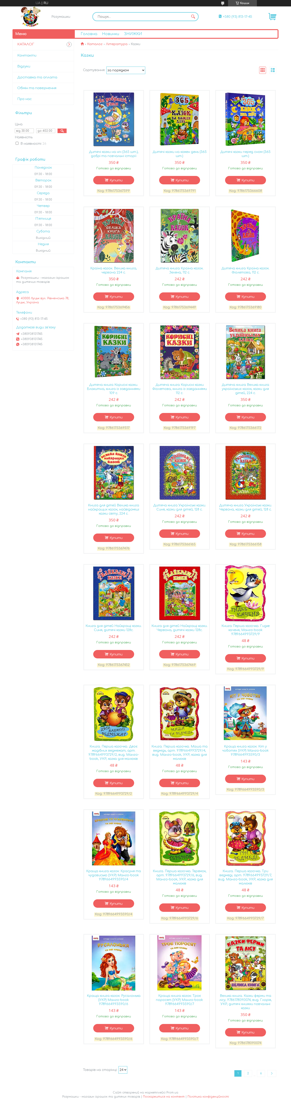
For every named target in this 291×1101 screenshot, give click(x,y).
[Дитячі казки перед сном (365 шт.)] (245, 119)
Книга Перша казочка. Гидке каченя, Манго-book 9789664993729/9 (245, 630)
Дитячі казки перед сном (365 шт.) (245, 154)
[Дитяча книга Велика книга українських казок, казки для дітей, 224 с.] (245, 352)
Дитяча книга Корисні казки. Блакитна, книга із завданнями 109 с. (113, 389)
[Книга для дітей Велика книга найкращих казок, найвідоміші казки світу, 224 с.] (113, 472)
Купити (116, 180)
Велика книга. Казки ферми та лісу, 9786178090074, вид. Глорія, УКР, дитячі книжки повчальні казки (245, 1002)
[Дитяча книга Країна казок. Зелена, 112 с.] (179, 235)
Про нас (24, 99)
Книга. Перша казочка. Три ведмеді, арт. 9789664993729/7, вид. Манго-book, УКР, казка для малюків (245, 877)
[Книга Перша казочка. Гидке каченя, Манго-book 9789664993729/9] (245, 593)
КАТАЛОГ (25, 44)
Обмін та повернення (36, 88)
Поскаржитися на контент (164, 1096)
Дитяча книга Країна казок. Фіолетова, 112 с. (245, 270)
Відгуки (23, 66)
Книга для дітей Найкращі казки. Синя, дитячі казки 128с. (113, 628)
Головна (89, 34)
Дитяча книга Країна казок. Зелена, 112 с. (179, 270)
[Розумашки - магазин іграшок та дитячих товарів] (30, 16)
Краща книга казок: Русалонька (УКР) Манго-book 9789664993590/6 (113, 1000)
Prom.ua (172, 1092)
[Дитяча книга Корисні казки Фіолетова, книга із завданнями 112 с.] (179, 352)
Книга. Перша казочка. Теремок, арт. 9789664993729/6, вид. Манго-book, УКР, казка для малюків (179, 877)
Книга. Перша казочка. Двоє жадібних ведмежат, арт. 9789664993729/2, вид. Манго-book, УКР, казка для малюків (113, 753)
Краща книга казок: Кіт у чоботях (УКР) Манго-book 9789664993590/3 (245, 750)
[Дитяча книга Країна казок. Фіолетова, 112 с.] (245, 235)
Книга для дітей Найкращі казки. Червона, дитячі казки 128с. (179, 628)
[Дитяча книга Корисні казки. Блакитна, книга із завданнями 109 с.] (113, 352)
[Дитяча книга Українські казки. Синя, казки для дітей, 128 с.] (179, 472)
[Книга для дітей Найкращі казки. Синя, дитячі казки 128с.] (113, 593)
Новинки (110, 34)
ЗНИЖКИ (133, 34)
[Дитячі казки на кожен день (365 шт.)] (179, 119)
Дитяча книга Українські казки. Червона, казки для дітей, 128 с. (245, 507)
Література (117, 44)
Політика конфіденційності (208, 1096)
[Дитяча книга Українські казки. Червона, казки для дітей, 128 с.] (245, 472)
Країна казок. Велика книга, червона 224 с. (113, 270)
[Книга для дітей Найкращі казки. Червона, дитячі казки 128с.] (179, 593)
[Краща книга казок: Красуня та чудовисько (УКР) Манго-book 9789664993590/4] (113, 838)
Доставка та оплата (37, 77)
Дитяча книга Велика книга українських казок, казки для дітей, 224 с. (245, 389)
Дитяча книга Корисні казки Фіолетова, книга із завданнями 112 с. (179, 389)
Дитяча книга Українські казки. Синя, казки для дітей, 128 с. (179, 507)
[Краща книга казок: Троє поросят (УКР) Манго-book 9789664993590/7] (179, 963)
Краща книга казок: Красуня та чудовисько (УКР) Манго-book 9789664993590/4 (113, 875)
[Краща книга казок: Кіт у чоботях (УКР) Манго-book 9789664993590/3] (245, 713)
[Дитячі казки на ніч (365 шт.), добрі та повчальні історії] (113, 119)
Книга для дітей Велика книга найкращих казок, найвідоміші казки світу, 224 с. (113, 509)
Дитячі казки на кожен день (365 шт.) (180, 154)
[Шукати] (193, 16)
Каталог (95, 44)
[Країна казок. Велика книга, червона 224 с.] (113, 235)
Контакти (26, 55)
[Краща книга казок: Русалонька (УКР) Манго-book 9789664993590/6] (113, 963)
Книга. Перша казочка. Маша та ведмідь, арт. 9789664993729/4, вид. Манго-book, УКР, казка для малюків (179, 753)
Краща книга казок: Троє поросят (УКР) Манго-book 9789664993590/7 (179, 1000)
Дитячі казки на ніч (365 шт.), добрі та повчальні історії (113, 154)
